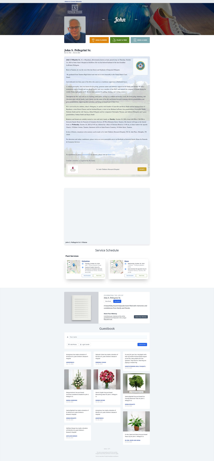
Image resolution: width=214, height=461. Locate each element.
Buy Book (117, 301)
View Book (108, 301)
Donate (142, 169)
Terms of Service (111, 453)
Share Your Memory (140, 317)
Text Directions (87, 275)
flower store (111, 155)
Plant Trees (98, 275)
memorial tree (86, 155)
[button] (74, 265)
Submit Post (142, 344)
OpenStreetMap (109, 456)
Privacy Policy (102, 453)
